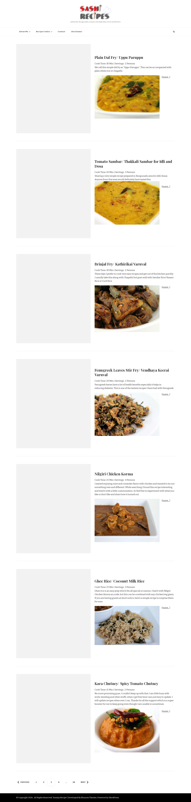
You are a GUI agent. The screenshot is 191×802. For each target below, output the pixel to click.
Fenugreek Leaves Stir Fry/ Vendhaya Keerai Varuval (132, 372)
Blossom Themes (89, 797)
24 (75, 782)
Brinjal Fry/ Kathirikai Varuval (120, 263)
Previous (24, 782)
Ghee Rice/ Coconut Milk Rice (119, 580)
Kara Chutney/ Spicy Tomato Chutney (126, 683)
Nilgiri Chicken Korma (114, 473)
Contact (61, 32)
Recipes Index (43, 32)
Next (83, 782)
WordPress (114, 797)
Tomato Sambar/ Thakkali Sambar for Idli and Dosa (133, 163)
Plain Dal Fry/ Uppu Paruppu (119, 57)
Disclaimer (76, 32)
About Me (23, 32)
